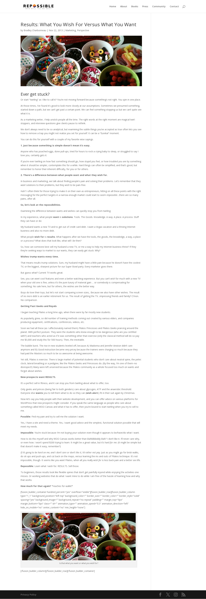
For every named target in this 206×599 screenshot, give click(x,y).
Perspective (83, 30)
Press (145, 6)
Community (159, 6)
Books (134, 6)
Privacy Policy (28, 594)
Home (112, 6)
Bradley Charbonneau (35, 30)
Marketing (70, 30)
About (123, 6)
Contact (174, 6)
